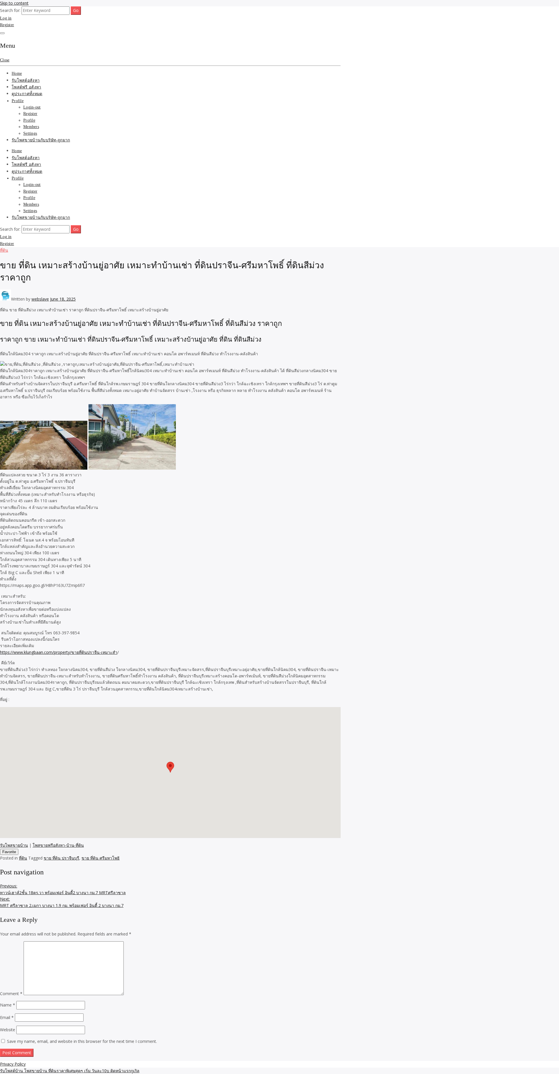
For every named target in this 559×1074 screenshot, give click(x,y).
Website (7, 1029)
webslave (40, 299)
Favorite (9, 852)
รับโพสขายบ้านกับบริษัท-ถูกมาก (41, 140)
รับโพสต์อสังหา (26, 80)
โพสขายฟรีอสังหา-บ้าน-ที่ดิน (58, 845)
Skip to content (14, 3)
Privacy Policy (13, 1064)
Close (4, 60)
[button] (170, 767)
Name (7, 1005)
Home (17, 73)
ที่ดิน (4, 250)
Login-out (32, 107)
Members (31, 127)
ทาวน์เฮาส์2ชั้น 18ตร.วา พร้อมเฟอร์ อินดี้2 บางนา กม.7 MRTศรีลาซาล (63, 889)
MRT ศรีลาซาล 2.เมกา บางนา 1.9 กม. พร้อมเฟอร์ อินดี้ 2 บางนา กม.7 (61, 902)
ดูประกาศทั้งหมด (27, 94)
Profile (18, 101)
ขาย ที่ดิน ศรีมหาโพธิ (101, 858)
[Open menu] (2, 33)
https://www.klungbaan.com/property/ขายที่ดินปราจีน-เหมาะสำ (58, 652)
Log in (6, 18)
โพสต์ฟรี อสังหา (26, 87)
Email (7, 1017)
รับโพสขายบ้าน (14, 845)
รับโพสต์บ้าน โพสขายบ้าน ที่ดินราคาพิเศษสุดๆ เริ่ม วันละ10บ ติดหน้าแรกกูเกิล (69, 1070)
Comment (11, 993)
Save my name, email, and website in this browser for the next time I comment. (82, 1041)
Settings (30, 133)
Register (7, 25)
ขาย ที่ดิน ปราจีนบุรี (61, 858)
